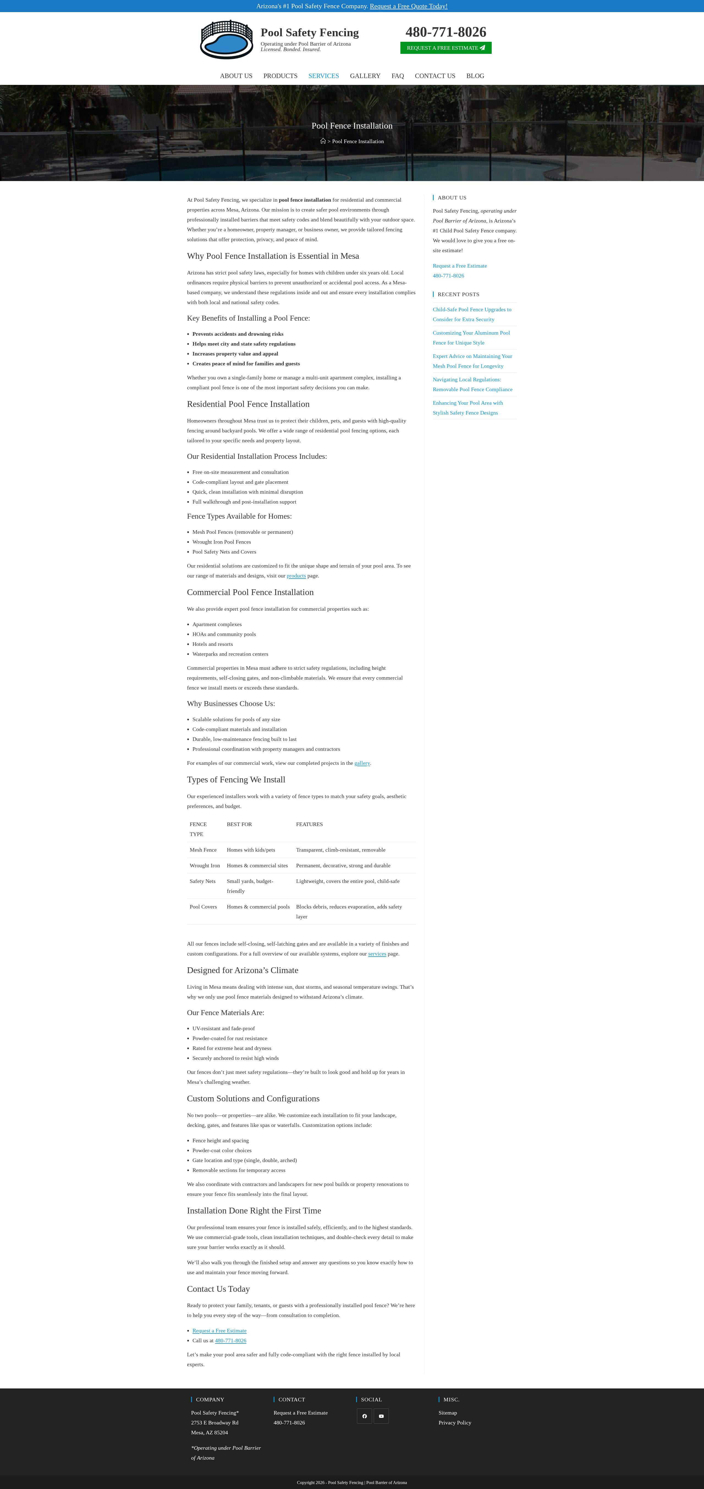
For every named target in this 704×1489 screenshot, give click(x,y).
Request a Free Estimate (220, 1330)
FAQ (398, 75)
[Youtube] (381, 1416)
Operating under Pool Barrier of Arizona (306, 46)
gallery (362, 763)
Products (280, 75)
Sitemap (448, 1413)
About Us (236, 75)
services (377, 954)
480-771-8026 (446, 32)
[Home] (323, 141)
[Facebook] (364, 1416)
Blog (475, 75)
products (296, 576)
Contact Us (435, 75)
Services (324, 75)
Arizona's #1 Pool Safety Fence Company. (352, 6)
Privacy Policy (455, 1422)
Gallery (365, 75)
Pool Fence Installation (358, 141)
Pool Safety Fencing (310, 32)
